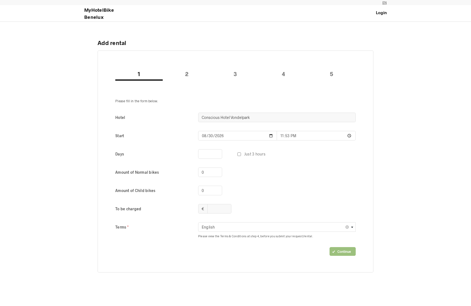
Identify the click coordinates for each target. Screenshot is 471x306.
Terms (121, 227)
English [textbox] (275, 226)
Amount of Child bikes (135, 190)
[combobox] (277, 227)
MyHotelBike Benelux (99, 13)
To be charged (128, 208)
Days (119, 154)
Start (119, 135)
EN (384, 2)
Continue (344, 251)
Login (381, 12)
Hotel (120, 117)
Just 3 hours (254, 154)
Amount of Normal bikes (137, 172)
